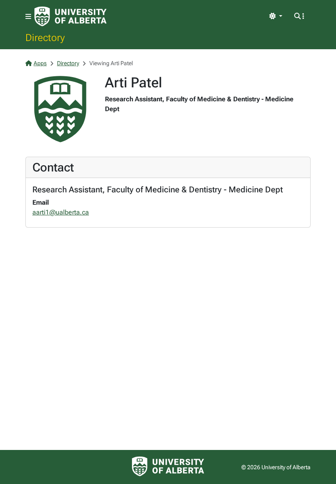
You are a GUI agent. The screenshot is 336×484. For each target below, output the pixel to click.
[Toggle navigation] (28, 16)
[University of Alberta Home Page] (70, 16)
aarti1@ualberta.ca (60, 212)
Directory (45, 37)
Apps (40, 63)
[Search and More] (299, 16)
